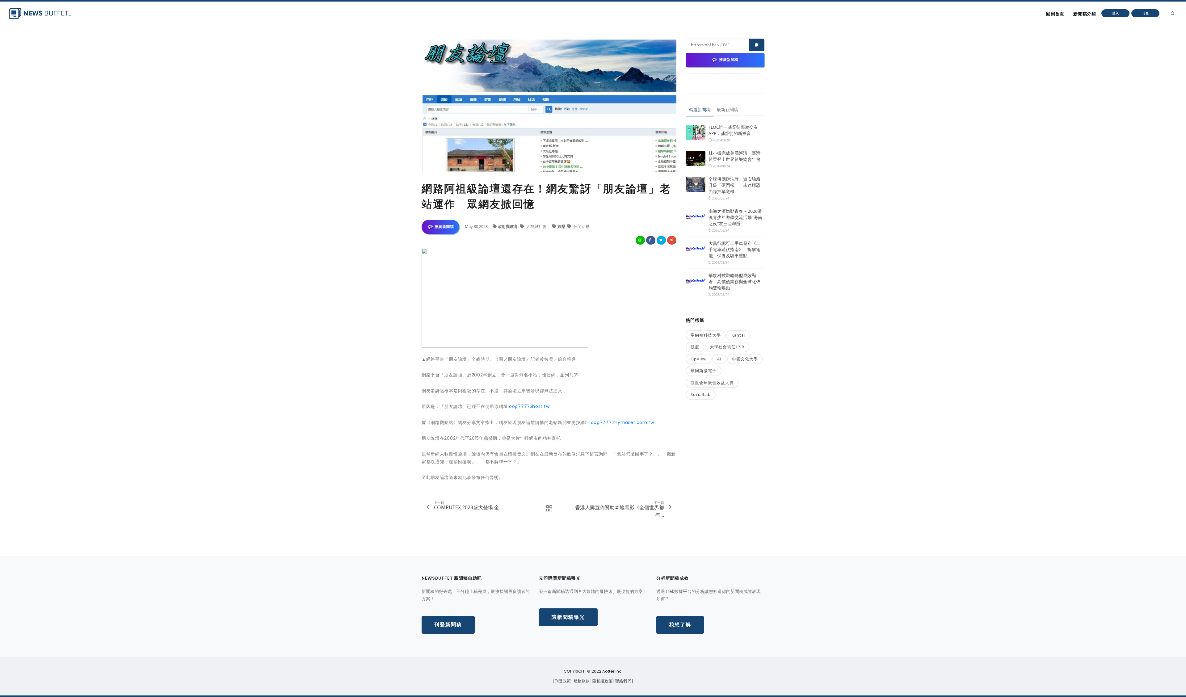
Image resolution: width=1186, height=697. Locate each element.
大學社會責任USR (727, 347)
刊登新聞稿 (448, 624)
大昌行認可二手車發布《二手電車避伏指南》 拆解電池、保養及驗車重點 (734, 249)
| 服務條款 (581, 681)
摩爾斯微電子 (704, 370)
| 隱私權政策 (602, 681)
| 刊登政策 (562, 681)
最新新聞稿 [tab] (727, 109)
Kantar (738, 335)
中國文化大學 (745, 359)
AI (719, 359)
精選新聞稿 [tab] (699, 109)
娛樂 (561, 226)
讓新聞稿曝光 (568, 617)
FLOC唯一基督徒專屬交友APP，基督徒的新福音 (733, 130)
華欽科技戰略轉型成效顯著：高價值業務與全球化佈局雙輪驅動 (734, 281)
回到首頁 (1055, 14)
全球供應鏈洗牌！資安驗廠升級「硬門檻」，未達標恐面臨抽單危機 (734, 185)
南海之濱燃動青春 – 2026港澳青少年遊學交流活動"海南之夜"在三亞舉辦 (735, 217)
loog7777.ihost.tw (528, 406)
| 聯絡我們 (622, 681)
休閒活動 (581, 226)
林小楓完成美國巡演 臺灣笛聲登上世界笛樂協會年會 (734, 156)
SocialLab (701, 394)
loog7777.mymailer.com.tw (622, 422)
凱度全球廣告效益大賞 (712, 382)
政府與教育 (508, 226)
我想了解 (680, 624)
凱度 (695, 347)
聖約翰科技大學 (706, 335)
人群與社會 (536, 226)
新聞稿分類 (1084, 14)
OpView (699, 359)
